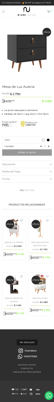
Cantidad (9, 146)
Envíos (6, 179)
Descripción (9, 164)
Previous (3, 52)
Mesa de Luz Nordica (14, 242)
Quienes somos (27, 365)
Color (7, 140)
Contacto (27, 368)
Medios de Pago (11, 171)
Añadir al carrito (27, 152)
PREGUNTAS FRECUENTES (27, 372)
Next (51, 52)
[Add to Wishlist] (21, 221)
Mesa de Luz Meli (40, 298)
